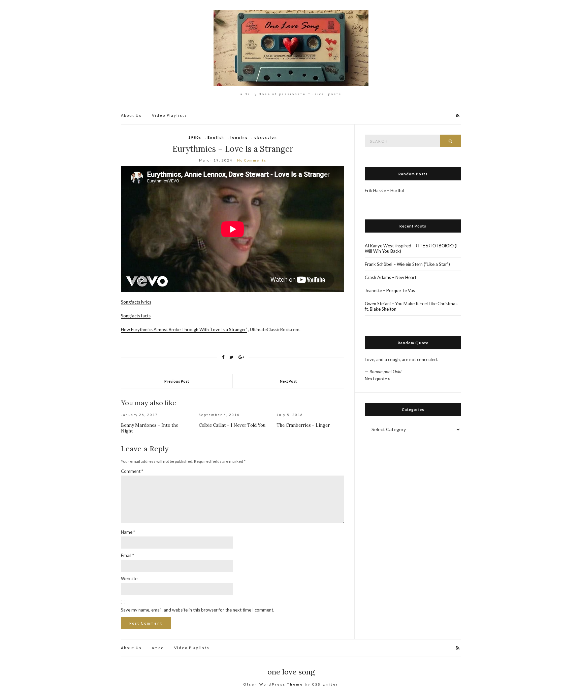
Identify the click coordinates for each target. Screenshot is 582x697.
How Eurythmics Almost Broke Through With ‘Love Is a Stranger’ (184, 329)
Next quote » (377, 378)
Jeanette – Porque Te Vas (390, 290)
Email (127, 555)
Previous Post (176, 381)
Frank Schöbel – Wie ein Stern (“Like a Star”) (407, 264)
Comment (132, 471)
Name (128, 532)
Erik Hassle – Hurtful (384, 190)
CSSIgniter (325, 684)
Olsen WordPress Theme (273, 684)
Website (129, 578)
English (215, 137)
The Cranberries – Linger (303, 425)
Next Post (288, 381)
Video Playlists (169, 115)
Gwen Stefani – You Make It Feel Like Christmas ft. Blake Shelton (411, 306)
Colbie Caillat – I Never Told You (232, 425)
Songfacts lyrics (136, 302)
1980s (194, 137)
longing (239, 137)
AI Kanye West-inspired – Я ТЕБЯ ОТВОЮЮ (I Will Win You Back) (411, 248)
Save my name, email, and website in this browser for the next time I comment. (197, 610)
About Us (131, 115)
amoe (158, 648)
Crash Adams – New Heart (390, 277)
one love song (291, 671)
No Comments (251, 160)
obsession (265, 137)
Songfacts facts (136, 315)
